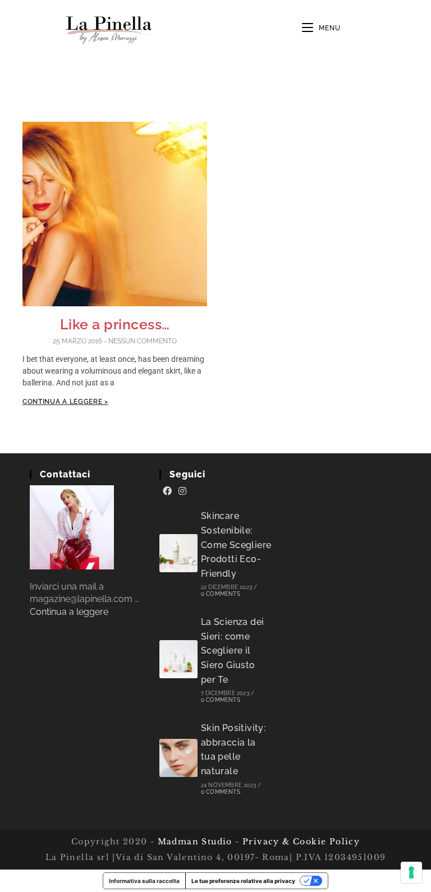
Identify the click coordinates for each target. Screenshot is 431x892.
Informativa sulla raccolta (144, 880)
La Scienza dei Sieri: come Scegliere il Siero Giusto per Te (232, 650)
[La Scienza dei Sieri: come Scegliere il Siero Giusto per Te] (178, 659)
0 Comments (220, 594)
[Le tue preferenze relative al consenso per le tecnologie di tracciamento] (411, 872)
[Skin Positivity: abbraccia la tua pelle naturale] (178, 758)
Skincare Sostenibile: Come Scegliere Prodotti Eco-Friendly (236, 544)
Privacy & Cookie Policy (301, 841)
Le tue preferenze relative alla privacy (243, 880)
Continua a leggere (69, 611)
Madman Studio (193, 841)
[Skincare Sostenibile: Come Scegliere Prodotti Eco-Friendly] (178, 553)
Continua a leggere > (65, 402)
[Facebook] (167, 491)
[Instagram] (182, 491)
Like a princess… (115, 324)
